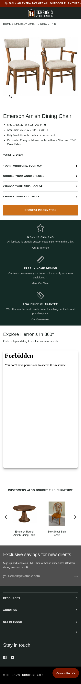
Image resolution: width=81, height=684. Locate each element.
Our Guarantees (40, 319)
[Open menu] (9, 13)
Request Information (41, 210)
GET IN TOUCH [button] (12, 622)
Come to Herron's (65, 673)
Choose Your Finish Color (23, 186)
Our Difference (40, 247)
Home (7, 24)
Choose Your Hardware (21, 196)
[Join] (72, 576)
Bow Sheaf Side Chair (57, 533)
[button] (40, 632)
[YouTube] (12, 657)
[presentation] (6, 517)
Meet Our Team (40, 283)
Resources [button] (11, 598)
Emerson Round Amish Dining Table (24, 533)
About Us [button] (10, 610)
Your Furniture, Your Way (23, 165)
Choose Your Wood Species (23, 176)
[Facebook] (5, 657)
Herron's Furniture (21, 675)
